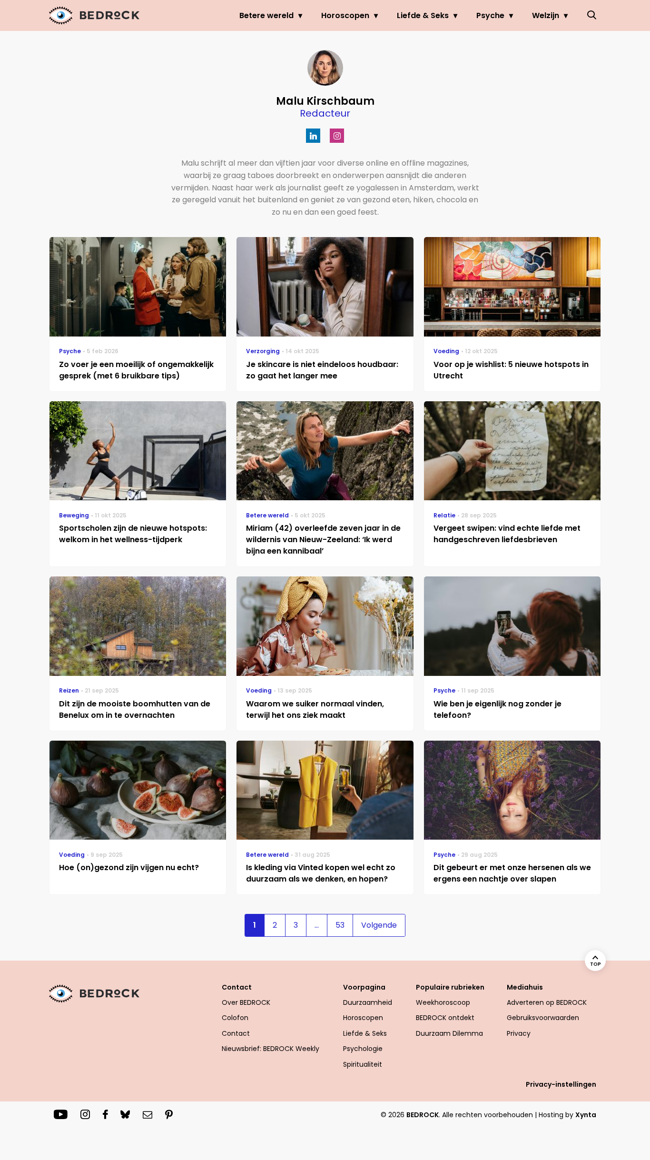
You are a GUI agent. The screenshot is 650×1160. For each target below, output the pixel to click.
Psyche (490, 15)
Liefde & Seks (423, 15)
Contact (236, 1033)
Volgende (379, 925)
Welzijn (545, 15)
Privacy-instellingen (561, 1084)
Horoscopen (345, 15)
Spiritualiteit (362, 1064)
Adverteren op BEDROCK (547, 1002)
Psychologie (363, 1048)
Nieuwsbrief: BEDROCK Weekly (270, 1048)
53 (340, 925)
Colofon (235, 1017)
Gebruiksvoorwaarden (543, 1017)
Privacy (519, 1033)
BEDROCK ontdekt (445, 1017)
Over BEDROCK (246, 1002)
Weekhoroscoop (443, 1002)
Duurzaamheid (367, 1002)
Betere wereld (266, 15)
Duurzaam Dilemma (449, 1033)
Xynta (585, 1115)
